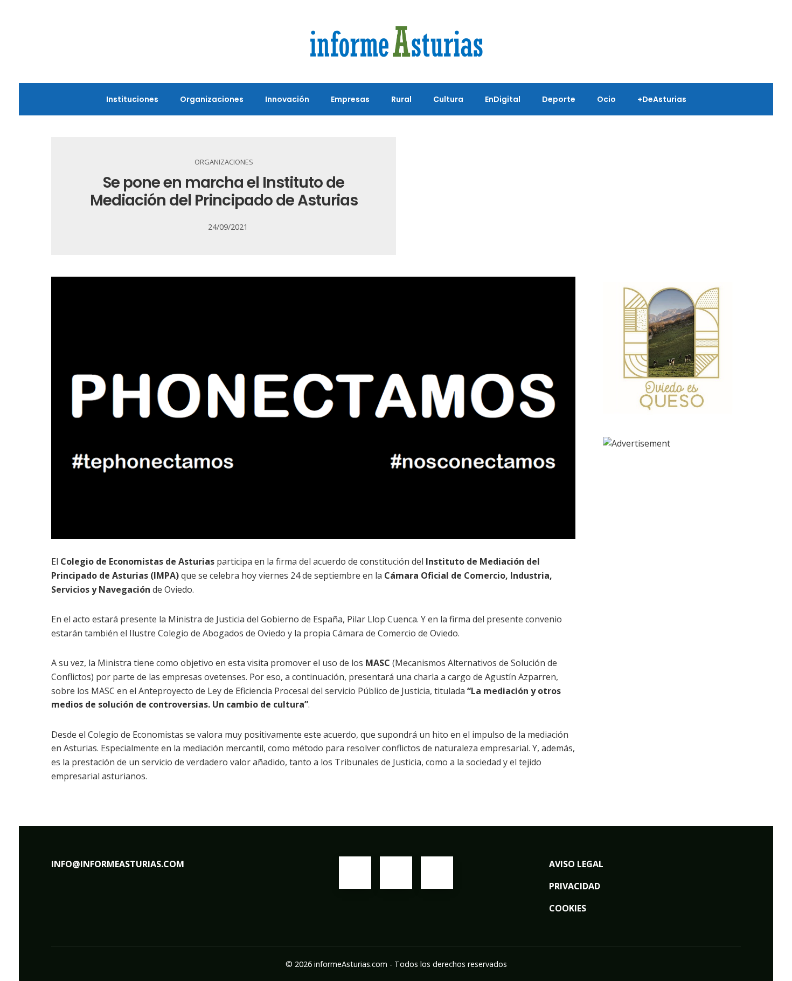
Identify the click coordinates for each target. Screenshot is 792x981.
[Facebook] (355, 872)
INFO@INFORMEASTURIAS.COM (117, 864)
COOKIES (567, 908)
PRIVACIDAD (574, 886)
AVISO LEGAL (576, 864)
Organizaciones (223, 162)
